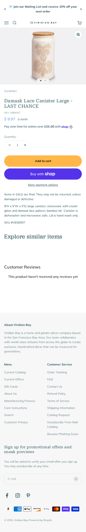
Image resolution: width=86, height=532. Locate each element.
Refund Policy (56, 393)
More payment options (43, 185)
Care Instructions (15, 408)
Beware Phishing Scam (62, 434)
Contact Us (54, 386)
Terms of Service (58, 401)
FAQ (50, 379)
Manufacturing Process (19, 401)
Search (9, 415)
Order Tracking (57, 372)
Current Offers (14, 379)
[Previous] (5, 9)
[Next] (81, 9)
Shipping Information (61, 408)
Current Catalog (15, 372)
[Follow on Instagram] (17, 495)
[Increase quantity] (25, 145)
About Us (10, 393)
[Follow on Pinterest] (28, 495)
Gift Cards (11, 386)
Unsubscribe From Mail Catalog (62, 424)
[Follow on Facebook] (7, 495)
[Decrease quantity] (9, 145)
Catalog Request (58, 415)
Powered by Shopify (40, 520)
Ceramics (10, 91)
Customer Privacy (16, 422)
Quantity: (10, 137)
